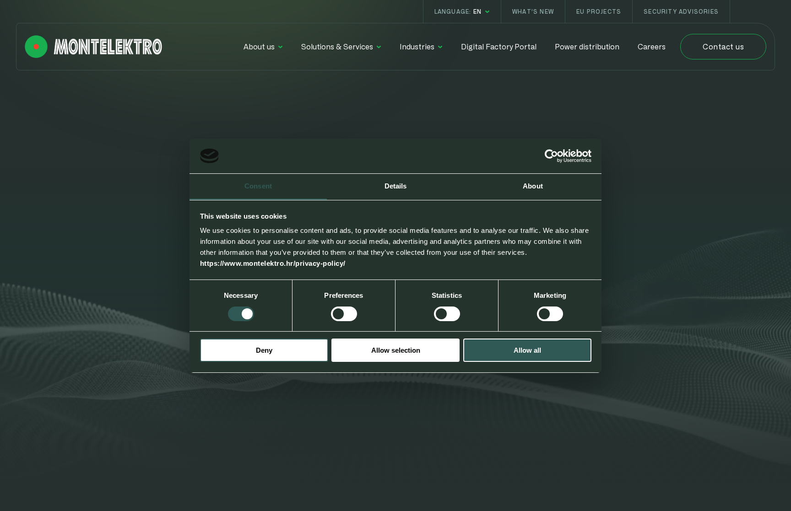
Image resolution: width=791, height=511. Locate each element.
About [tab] (533, 186)
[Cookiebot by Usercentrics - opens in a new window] (551, 156)
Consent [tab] (258, 186)
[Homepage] (93, 46)
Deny (264, 350)
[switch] (344, 314)
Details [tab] (396, 186)
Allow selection (395, 350)
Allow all (527, 350)
